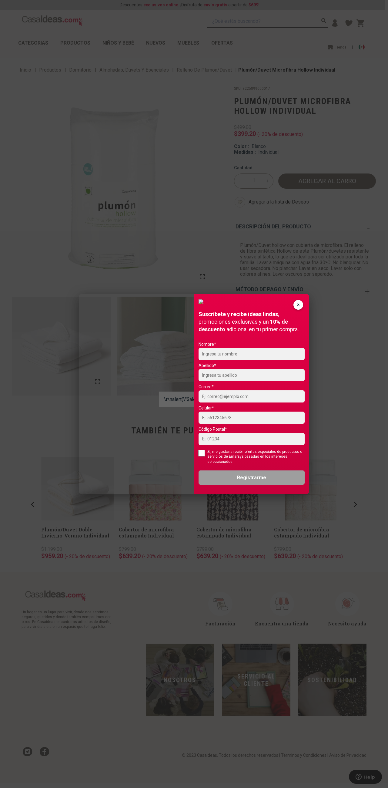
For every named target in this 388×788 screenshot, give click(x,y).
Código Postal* (213, 429)
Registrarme (251, 477)
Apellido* (207, 365)
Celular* (206, 408)
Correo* (206, 386)
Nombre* (207, 344)
